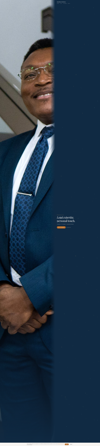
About (61, 3)
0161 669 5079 (68, 227)
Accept (67, 444)
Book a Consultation (61, 227)
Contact (69, 3)
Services (58, 3)
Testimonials (65, 3)
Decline (71, 444)
